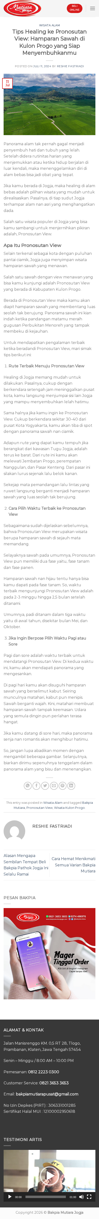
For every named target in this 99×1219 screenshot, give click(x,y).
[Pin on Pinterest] (63, 786)
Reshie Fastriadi (70, 66)
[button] (49, 1176)
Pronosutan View (39, 808)
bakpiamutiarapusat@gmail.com (47, 1094)
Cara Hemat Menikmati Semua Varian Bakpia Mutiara (73, 865)
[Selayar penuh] (89, 1196)
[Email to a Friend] (54, 786)
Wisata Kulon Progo (69, 808)
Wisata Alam (49, 25)
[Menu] (92, 8)
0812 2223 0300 (43, 1072)
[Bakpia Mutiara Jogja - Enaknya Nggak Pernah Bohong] (22, 8)
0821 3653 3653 (54, 1083)
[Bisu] (81, 1196)
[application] (49, 1176)
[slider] (45, 1197)
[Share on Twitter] (45, 786)
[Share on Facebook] (36, 786)
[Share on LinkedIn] (71, 786)
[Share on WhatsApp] (28, 786)
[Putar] (9, 1196)
